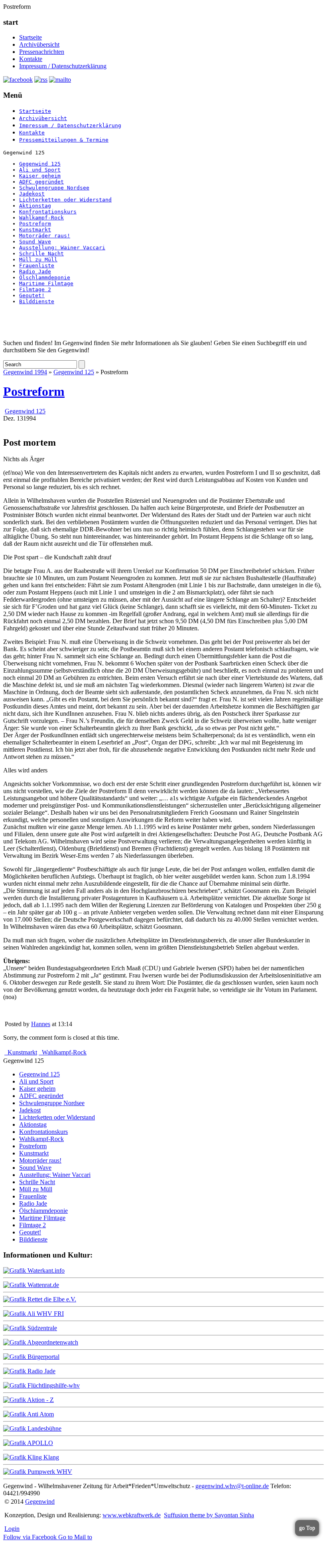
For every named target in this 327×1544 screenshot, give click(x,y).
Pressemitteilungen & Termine (63, 140)
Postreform (35, 224)
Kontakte (30, 58)
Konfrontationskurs (48, 212)
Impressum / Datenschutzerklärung (62, 66)
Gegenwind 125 (40, 164)
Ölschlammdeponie (44, 277)
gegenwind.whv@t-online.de (232, 1486)
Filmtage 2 (35, 289)
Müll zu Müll (38, 260)
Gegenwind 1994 (25, 372)
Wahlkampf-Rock (41, 218)
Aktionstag (35, 206)
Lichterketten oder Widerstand (65, 200)
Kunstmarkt (35, 230)
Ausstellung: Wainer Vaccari (62, 248)
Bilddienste (36, 301)
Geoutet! (32, 295)
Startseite (30, 37)
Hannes (40, 1024)
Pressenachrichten (41, 51)
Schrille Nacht (41, 254)
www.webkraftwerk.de (131, 1515)
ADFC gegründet (41, 182)
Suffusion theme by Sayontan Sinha (209, 1515)
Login (12, 1528)
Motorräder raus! (44, 236)
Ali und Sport (40, 170)
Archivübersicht (39, 44)
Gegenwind (40, 1501)
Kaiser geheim (40, 176)
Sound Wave (35, 242)
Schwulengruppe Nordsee (54, 188)
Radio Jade (35, 271)
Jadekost (32, 194)
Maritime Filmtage (46, 283)
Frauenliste (36, 266)
